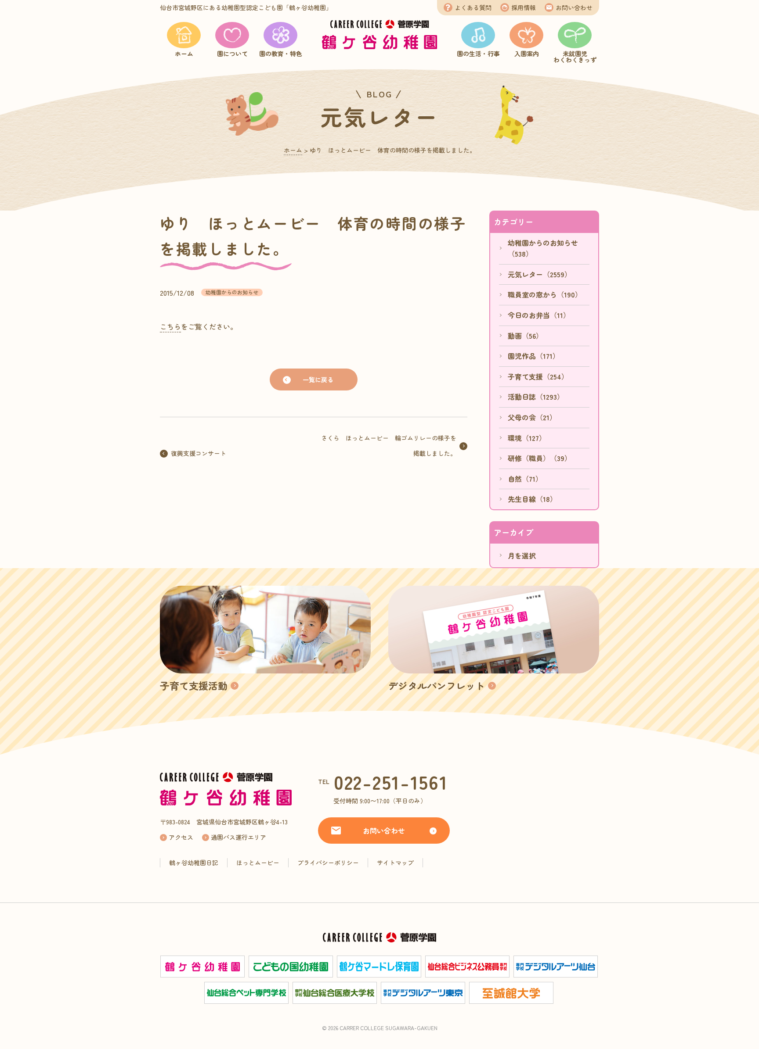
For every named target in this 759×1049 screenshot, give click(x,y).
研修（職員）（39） (539, 458)
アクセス (181, 837)
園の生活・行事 (478, 53)
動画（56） (525, 335)
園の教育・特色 (280, 53)
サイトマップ (395, 862)
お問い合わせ (574, 7)
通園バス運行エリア (238, 837)
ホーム (184, 53)
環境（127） (527, 438)
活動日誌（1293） (536, 396)
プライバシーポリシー (328, 862)
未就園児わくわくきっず (574, 56)
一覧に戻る (318, 379)
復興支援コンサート (198, 453)
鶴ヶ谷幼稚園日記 (193, 862)
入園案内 (526, 53)
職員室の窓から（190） (545, 294)
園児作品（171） (534, 356)
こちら (170, 326)
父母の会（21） (532, 417)
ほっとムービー (257, 862)
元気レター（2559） (539, 274)
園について (232, 53)
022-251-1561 (391, 781)
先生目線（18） (532, 499)
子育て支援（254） (538, 376)
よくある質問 (473, 7)
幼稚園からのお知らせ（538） (543, 248)
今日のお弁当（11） (539, 315)
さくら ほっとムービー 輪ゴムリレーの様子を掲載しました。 (388, 445)
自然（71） (525, 478)
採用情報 (523, 7)
